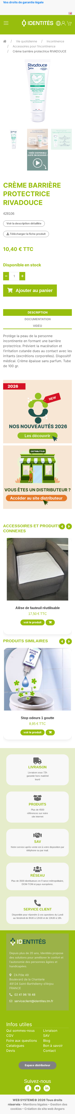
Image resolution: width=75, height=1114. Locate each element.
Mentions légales (35, 1104)
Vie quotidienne (26, 41)
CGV (10, 1035)
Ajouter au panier (34, 290)
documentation (38, 319)
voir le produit (32, 622)
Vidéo (37, 325)
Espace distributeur (37, 1065)
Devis (10, 1050)
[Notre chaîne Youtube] (37, 1087)
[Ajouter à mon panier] (50, 623)
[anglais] (70, 13)
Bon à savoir (53, 1045)
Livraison (50, 1030)
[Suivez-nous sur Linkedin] (47, 1087)
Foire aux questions (21, 1040)
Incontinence (55, 41)
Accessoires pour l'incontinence (34, 46)
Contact (49, 1050)
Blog (46, 1040)
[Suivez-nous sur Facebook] (28, 1087)
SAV (46, 1035)
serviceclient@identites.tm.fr (33, 1001)
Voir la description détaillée (23, 223)
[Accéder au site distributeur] (37, 477)
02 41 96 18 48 (24, 994)
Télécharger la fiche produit (27, 233)
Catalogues (15, 1045)
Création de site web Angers (44, 1108)
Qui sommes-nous (20, 1030)
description (38, 312)
